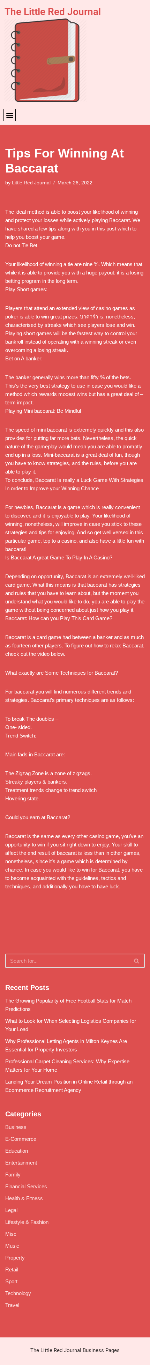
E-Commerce (20, 1139)
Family (13, 1174)
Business (16, 1127)
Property (15, 1258)
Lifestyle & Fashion (26, 1222)
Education (16, 1151)
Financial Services (26, 1186)
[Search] (137, 961)
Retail (11, 1269)
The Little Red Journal (53, 11)
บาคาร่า (89, 317)
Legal (11, 1210)
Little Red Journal (31, 182)
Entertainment (21, 1163)
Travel (12, 1305)
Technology (18, 1293)
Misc (10, 1234)
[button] (9, 115)
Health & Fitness (24, 1198)
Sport (11, 1281)
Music (12, 1246)
